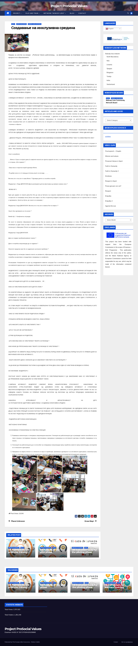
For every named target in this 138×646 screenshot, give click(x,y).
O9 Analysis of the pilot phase (50, 551)
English (110, 29)
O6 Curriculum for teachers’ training (114, 586)
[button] (128, 13)
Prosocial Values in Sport (114, 161)
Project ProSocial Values (69, 6)
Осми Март (89, 521)
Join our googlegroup (127, 642)
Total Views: (9, 609)
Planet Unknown (18, 521)
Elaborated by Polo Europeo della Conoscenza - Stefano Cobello (22, 642)
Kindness (108, 176)
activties (108, 136)
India (108, 80)
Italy (108, 60)
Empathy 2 (109, 201)
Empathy (108, 196)
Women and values (111, 156)
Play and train (32, 13)
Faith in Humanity (111, 166)
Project (17, 13)
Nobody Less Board (117, 98)
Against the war (110, 206)
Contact (82, 13)
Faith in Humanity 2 (112, 171)
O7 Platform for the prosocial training (19, 551)
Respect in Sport (111, 181)
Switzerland (111, 84)
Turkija (109, 76)
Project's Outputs (14, 547)
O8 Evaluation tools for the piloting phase (84, 551)
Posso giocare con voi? (113, 186)
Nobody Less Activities (34, 24)
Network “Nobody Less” (54, 13)
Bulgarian (110, 72)
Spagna (109, 68)
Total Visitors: (9, 615)
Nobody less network (112, 54)
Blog (72, 13)
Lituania (109, 64)
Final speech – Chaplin (113, 151)
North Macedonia (21, 24)
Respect (108, 191)
